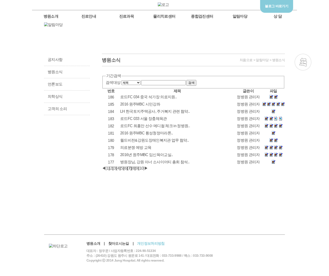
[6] (125, 168)
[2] (111, 168)
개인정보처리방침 (151, 243)
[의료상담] (303, 81)
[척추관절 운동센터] (303, 62)
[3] (114, 168)
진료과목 (126, 16)
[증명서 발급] (55, 133)
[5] (122, 168)
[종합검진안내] (55, 157)
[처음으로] (164, 5)
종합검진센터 (202, 16)
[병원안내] (79, 157)
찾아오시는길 (118, 243)
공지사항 (55, 60)
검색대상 (113, 82)
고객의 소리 (57, 109)
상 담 (278, 16)
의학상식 (55, 96)
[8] (133, 168)
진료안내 (88, 16)
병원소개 (51, 16)
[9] (136, 168)
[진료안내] (79, 133)
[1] (107, 168)
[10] (141, 168)
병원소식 (55, 72)
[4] (118, 168)
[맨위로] (303, 100)
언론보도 (55, 84)
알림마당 (240, 16)
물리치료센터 (164, 16)
